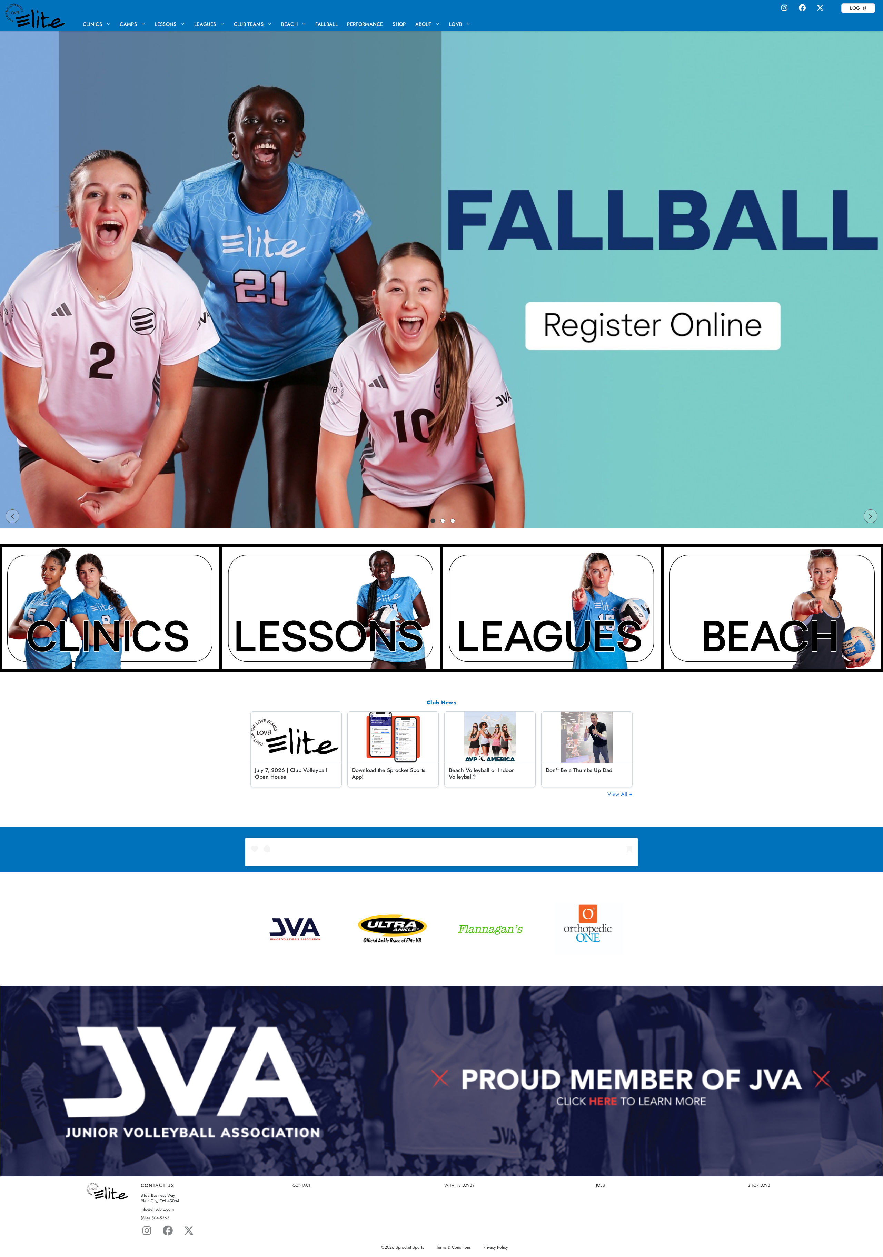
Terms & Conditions (453, 1247)
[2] (442, 520)
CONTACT (301, 1185)
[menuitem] (96, 24)
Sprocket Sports (410, 1247)
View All (618, 794)
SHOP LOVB (759, 1185)
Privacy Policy (495, 1247)
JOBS (600, 1185)
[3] (452, 520)
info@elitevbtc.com (157, 1210)
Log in (858, 7)
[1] (432, 520)
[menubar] (276, 24)
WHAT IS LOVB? (459, 1185)
